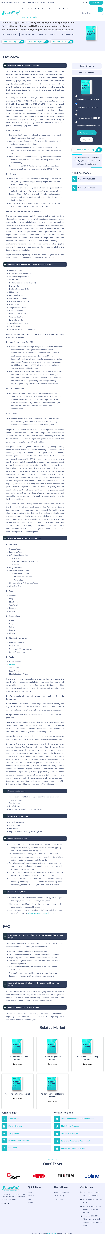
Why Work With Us (34, 9)
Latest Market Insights (29, 17)
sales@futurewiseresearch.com (14, 2)
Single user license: (87, 107)
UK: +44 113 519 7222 (35, 2)
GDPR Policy (58, 1199)
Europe (12, 665)
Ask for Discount (87, 133)
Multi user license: (86, 118)
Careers (30, 1203)
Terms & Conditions (61, 1192)
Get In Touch (96, 3)
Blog (29, 1199)
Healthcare (55, 9)
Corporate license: (86, 126)
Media (65, 9)
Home (24, 9)
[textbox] (91, 13)
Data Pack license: (86, 100)
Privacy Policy (59, 1196)
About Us (31, 1196)
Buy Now (86, 139)
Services (45, 9)
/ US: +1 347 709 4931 (49, 2)
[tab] (87, 66)
